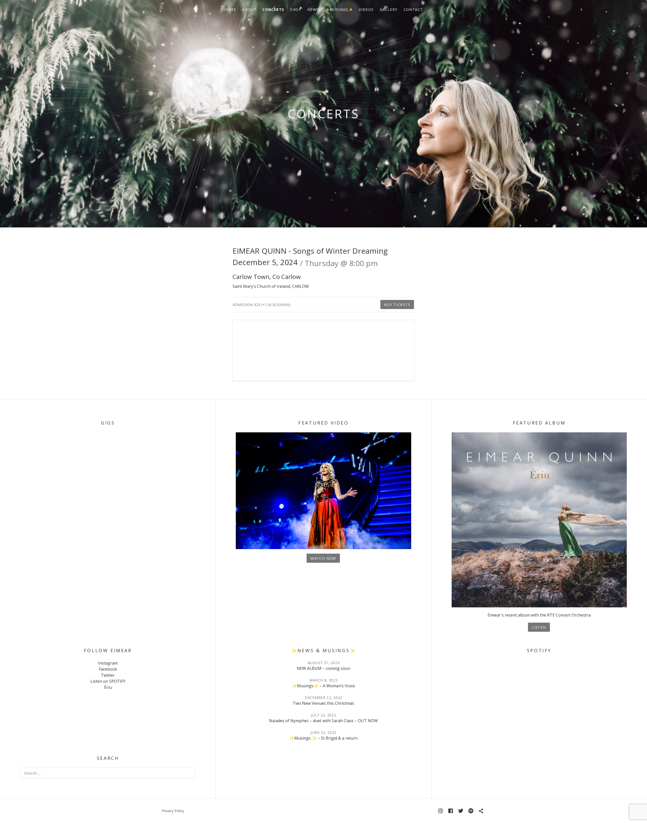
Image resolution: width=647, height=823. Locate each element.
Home (230, 9)
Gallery (389, 9)
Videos (366, 9)
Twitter (108, 675)
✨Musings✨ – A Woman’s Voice (323, 686)
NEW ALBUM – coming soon (323, 668)
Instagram (108, 663)
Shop (295, 9)
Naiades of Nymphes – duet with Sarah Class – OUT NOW (323, 720)
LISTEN (539, 627)
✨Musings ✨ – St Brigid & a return (323, 738)
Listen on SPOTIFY (107, 681)
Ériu (108, 687)
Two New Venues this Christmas (323, 703)
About (249, 9)
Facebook (108, 669)
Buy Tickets (397, 304)
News (313, 9)
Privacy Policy (173, 810)
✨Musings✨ (339, 9)
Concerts (273, 9)
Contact (413, 9)
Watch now (323, 558)
